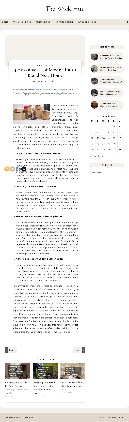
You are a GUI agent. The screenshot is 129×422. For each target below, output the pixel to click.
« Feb (93, 156)
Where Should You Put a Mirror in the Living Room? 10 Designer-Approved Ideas (110, 68)
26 (93, 150)
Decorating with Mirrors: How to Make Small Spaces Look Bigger (110, 92)
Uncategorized (45, 65)
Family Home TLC (22, 22)
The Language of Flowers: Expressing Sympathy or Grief (108, 104)
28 (103, 150)
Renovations (43, 22)
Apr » (100, 156)
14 (103, 138)
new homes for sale (58, 241)
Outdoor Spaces (86, 22)
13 (98, 138)
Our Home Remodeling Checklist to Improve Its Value (72, 386)
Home (5, 22)
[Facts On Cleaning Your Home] (79, 350)
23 (115, 144)
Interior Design (64, 22)
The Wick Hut (64, 8)
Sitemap (120, 417)
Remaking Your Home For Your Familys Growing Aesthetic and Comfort (111, 56)
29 (109, 150)
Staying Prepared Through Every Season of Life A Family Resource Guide (111, 80)
